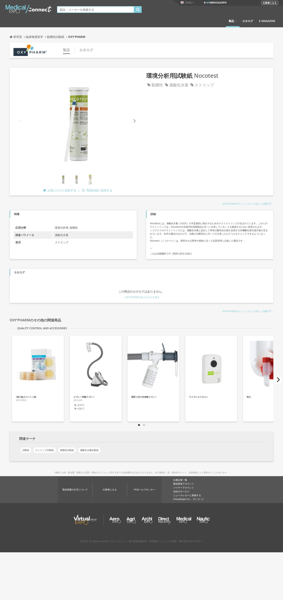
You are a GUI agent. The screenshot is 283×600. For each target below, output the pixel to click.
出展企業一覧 (180, 480)
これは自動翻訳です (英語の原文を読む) (171, 253)
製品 (231, 21)
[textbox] (95, 9)
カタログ (247, 21)
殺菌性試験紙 (67, 450)
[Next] (134, 121)
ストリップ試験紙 (44, 450)
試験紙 (25, 450)
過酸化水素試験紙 (89, 450)
